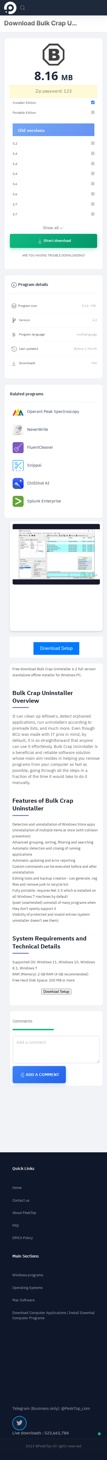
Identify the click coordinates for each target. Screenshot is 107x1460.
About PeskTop (24, 1212)
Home (17, 1187)
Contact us (20, 1200)
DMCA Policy (22, 1237)
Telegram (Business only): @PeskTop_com (51, 1409)
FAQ (15, 1225)
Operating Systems (27, 1287)
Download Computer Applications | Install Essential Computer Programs (53, 1315)
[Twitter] (19, 1423)
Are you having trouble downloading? (53, 255)
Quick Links (23, 1169)
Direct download (57, 240)
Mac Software (23, 1300)
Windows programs (27, 1275)
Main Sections (25, 1256)
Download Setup (56, 648)
